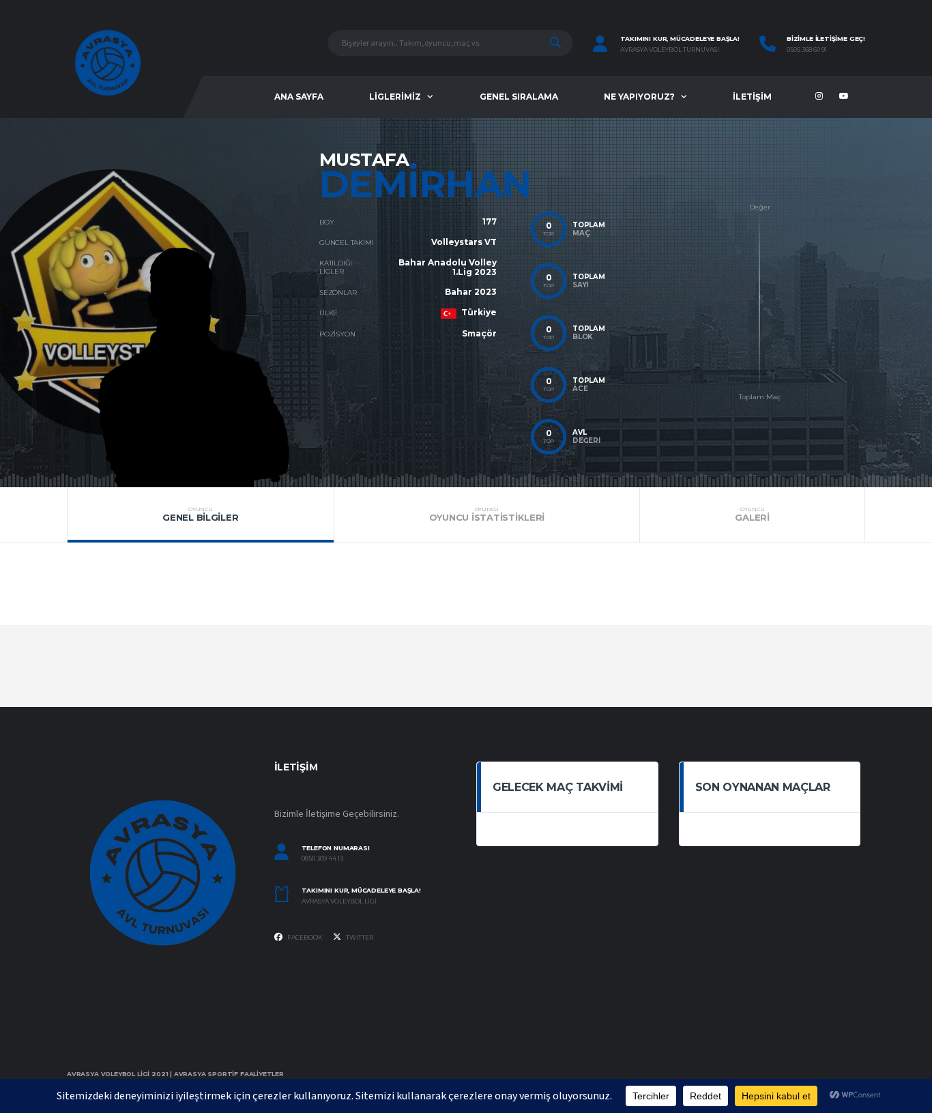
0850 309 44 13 (322, 858)
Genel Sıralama (519, 96)
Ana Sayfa (298, 96)
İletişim (752, 96)
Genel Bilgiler (200, 514)
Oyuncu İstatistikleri (487, 514)
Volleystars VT (464, 242)
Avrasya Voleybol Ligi (339, 901)
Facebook (304, 937)
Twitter (359, 937)
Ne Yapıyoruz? (639, 96)
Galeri (752, 514)
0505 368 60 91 (807, 49)
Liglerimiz (395, 96)
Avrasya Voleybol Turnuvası (669, 49)
